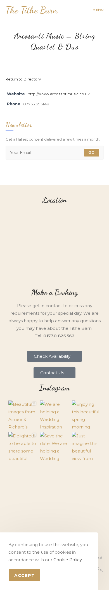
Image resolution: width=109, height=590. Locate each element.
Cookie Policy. (67, 559)
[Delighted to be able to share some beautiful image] (22, 446)
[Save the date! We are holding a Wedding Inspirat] (54, 446)
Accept (24, 575)
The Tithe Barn (32, 10)
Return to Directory (23, 79)
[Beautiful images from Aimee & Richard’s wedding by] (22, 415)
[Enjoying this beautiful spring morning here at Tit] (86, 415)
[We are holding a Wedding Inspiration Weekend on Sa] (54, 415)
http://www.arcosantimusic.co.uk (59, 94)
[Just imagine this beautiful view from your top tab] (86, 446)
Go (91, 152)
